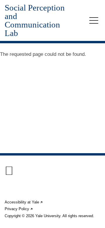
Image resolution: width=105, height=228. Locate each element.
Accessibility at (24, 202)
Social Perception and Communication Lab (35, 20)
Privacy (19, 209)
